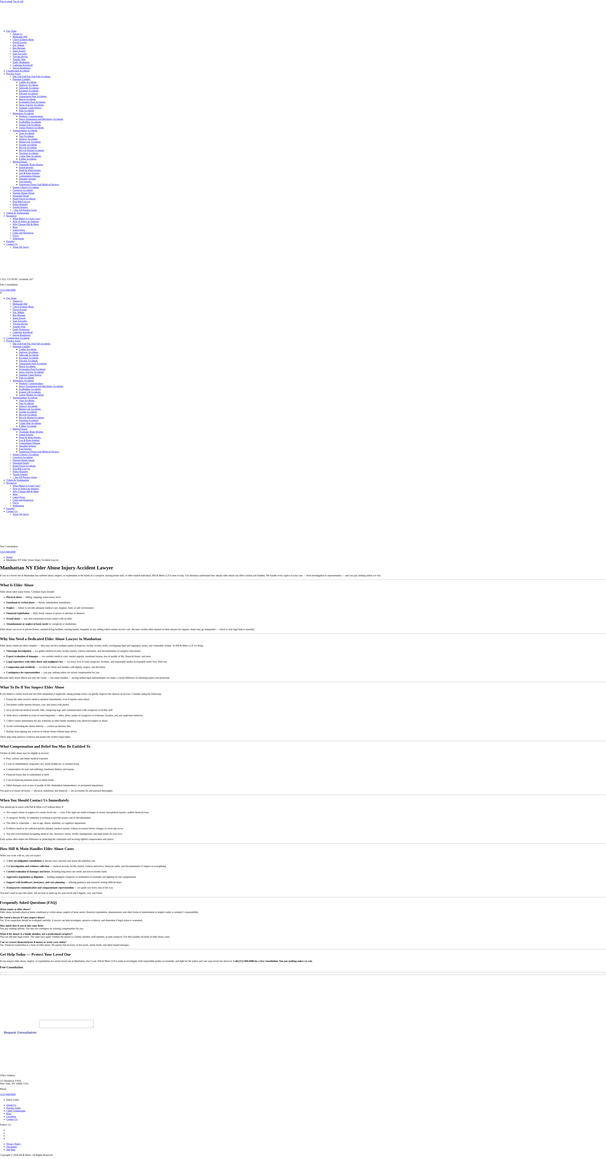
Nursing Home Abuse (23, 193)
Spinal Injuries (26, 167)
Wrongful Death (21, 196)
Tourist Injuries (20, 207)
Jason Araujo (19, 51)
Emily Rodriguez (21, 62)
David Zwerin (20, 42)
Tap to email (6, 1)
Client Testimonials (15, 1110)
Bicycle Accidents (28, 147)
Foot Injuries (25, 181)
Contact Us (12, 244)
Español (10, 241)
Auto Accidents (26, 133)
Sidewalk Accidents (29, 88)
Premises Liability (21, 79)
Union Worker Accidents (31, 127)
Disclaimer (11, 1146)
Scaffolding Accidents (30, 122)
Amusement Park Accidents (33, 96)
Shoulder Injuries (27, 178)
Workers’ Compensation (31, 116)
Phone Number (7, 1013)
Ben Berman (19, 48)
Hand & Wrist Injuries (30, 170)
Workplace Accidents (23, 113)
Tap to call (18, 1)
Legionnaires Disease (29, 176)
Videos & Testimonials (17, 213)
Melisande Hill (20, 36)
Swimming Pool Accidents (32, 102)
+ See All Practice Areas (25, 210)
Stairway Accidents (28, 85)
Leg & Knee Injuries (29, 173)
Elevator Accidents (28, 93)
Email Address (7, 1002)
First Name (5, 981)
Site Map (10, 1149)
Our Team (11, 31)
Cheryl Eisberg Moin (23, 39)
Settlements (18, 238)
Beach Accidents (27, 99)
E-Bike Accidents (27, 159)
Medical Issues (20, 161)
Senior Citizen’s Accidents (26, 187)
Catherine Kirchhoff (23, 65)
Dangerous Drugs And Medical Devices (39, 184)
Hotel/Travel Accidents (24, 198)
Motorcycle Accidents (30, 142)
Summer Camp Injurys (30, 107)
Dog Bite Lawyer (21, 201)
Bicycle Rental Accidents (31, 150)
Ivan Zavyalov (20, 53)
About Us (17, 34)
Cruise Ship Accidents (30, 156)
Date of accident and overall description (19, 1027)
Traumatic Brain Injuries (31, 164)
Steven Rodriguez (21, 68)
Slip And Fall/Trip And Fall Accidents (31, 76)
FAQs (16, 235)
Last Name (5, 992)
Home (9, 557)
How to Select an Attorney (26, 221)
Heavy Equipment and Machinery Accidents (41, 119)
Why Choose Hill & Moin (26, 224)
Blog (15, 227)
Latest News (19, 230)
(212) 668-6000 (8, 290)
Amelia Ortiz (19, 59)
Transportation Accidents (25, 130)
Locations (11, 1116)
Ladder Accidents (27, 82)
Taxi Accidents (26, 136)
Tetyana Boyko (20, 56)
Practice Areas (13, 73)
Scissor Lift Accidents (30, 124)
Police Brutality (20, 204)
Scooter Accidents (28, 144)
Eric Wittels (18, 45)
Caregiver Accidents (23, 190)
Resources (11, 215)
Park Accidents (26, 110)
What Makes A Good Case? (26, 218)
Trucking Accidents (28, 153)
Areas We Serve (21, 247)
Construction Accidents (18, 70)
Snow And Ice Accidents (31, 105)
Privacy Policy (13, 1144)
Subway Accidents (28, 139)
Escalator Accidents (29, 90)
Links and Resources (23, 232)
